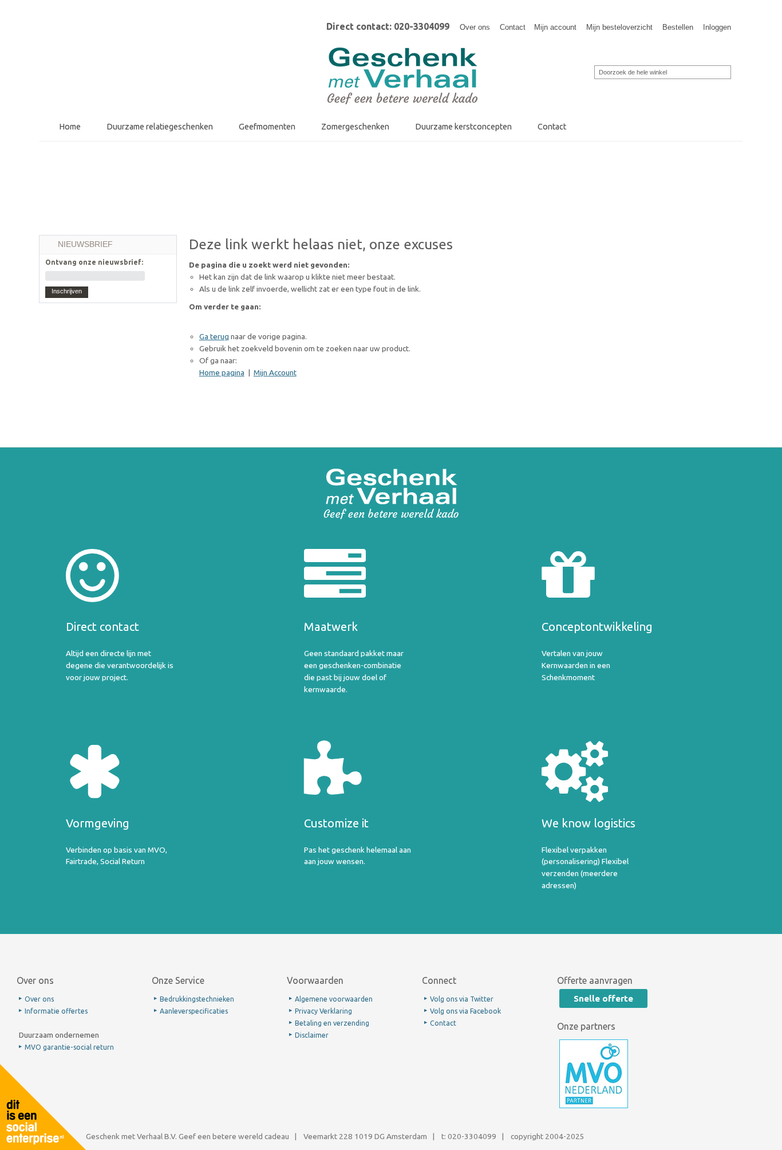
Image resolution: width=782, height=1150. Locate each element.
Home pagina (221, 372)
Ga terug (214, 336)
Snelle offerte (603, 998)
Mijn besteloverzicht (619, 27)
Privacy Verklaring (323, 1011)
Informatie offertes (56, 1011)
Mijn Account (275, 372)
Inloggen (717, 27)
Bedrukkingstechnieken (197, 999)
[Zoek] (587, 71)
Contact (513, 27)
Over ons (475, 27)
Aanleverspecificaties (194, 1011)
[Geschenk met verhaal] (402, 51)
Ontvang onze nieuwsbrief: (94, 262)
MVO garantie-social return (69, 1047)
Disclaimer (312, 1035)
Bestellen (677, 27)
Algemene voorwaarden (334, 999)
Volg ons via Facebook (465, 1011)
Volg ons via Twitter (461, 999)
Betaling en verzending (332, 1023)
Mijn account (555, 27)
